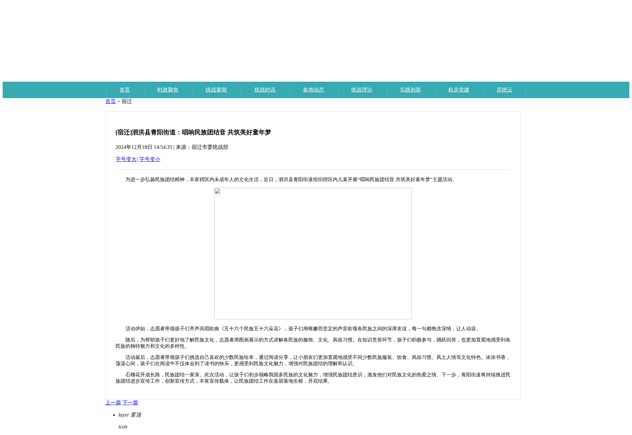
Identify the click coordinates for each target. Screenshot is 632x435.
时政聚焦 (167, 90)
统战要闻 (216, 90)
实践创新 (410, 90)
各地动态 (313, 90)
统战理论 (361, 90)
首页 (124, 90)
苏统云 (505, 90)
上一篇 (113, 402)
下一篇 (130, 402)
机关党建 (458, 90)
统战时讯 (265, 90)
